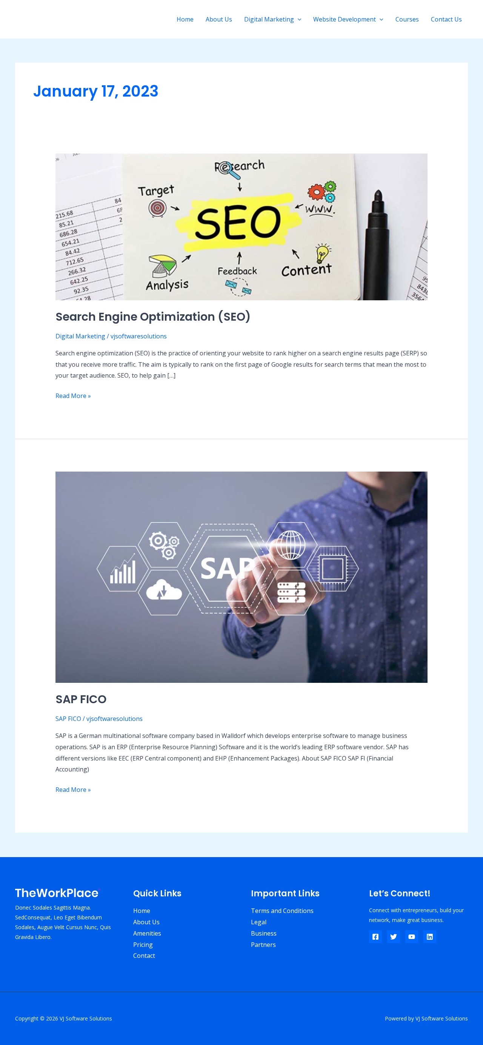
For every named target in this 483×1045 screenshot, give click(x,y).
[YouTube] (411, 936)
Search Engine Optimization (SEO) (153, 317)
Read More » (73, 395)
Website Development (344, 19)
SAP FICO (80, 699)
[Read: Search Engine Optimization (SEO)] (241, 226)
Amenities (147, 933)
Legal (258, 922)
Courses (407, 19)
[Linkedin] (429, 936)
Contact (144, 955)
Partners (263, 944)
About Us (219, 19)
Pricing (143, 944)
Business (264, 933)
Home (185, 19)
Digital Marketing (269, 19)
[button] (297, 19)
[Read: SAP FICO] (241, 576)
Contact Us (446, 19)
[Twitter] (393, 936)
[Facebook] (375, 936)
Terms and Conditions (282, 911)
